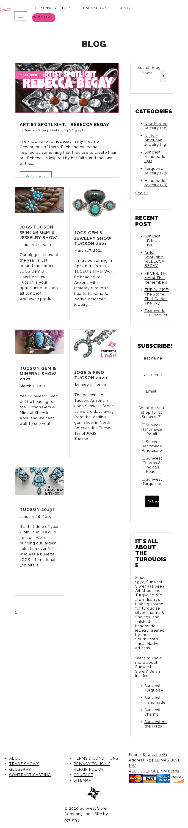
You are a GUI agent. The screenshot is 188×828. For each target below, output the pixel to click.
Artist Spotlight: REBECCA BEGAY (154, 259)
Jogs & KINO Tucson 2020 (90, 375)
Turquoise (153, 690)
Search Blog (149, 67)
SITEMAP (82, 780)
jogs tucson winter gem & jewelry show (38, 232)
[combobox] (149, 73)
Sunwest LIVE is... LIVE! (152, 240)
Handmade (154, 702)
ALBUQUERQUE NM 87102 (154, 771)
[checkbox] (152, 454)
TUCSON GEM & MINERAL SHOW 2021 (38, 373)
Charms (151, 714)
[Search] (163, 76)
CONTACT (83, 775)
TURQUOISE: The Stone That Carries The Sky (156, 296)
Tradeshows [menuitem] (95, 8)
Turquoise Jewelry (155, 170)
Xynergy (72, 819)
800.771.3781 (155, 755)
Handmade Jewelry (156, 182)
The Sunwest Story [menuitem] (52, 8)
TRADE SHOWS (24, 764)
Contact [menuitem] (127, 8)
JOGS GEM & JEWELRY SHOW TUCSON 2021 (92, 238)
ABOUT (16, 758)
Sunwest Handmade (154, 156)
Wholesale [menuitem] (44, 17)
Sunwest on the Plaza (155, 724)
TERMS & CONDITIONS (96, 758)
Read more (35, 176)
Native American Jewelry (156, 140)
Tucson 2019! (37, 509)
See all (141, 193)
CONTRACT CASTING (30, 775)
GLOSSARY (20, 769)
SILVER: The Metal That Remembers (156, 277)
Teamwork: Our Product (156, 313)
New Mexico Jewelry (156, 126)
